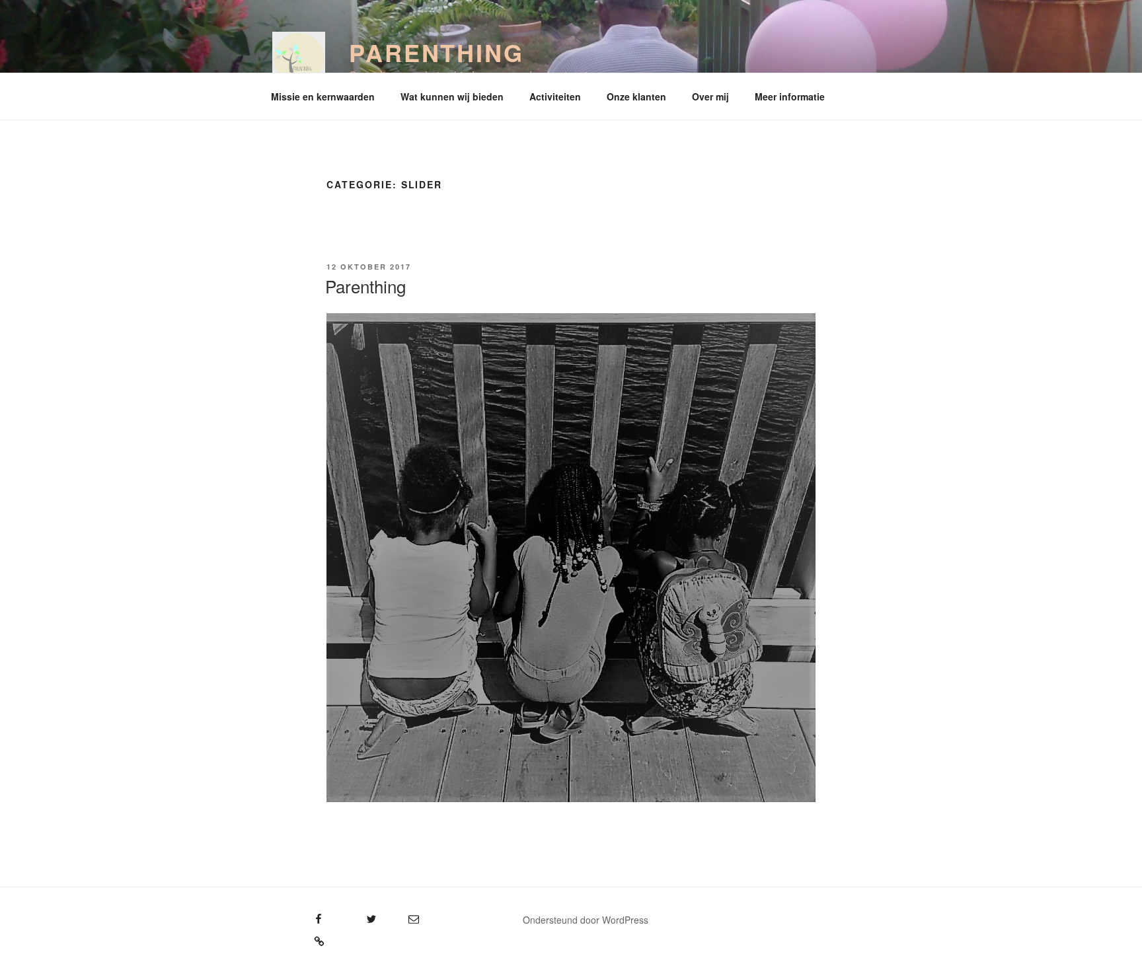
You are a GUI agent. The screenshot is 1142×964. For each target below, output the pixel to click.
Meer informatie (790, 96)
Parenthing (436, 52)
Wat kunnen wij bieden (452, 96)
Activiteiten (555, 96)
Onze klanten (636, 96)
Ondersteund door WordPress (585, 919)
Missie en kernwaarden (323, 96)
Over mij (710, 96)
